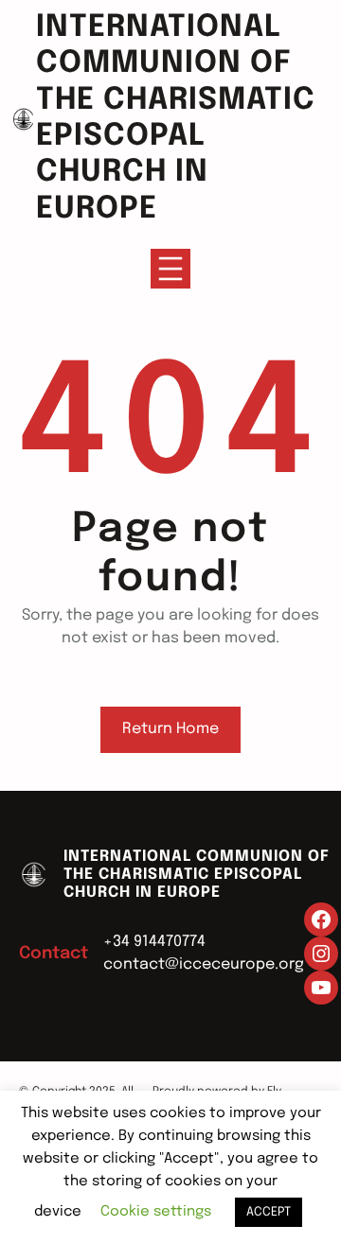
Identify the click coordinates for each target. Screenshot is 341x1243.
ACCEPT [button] (268, 1212)
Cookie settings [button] (155, 1211)
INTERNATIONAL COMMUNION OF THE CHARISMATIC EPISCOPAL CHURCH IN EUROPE (196, 875)
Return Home (170, 729)
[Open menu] (170, 269)
